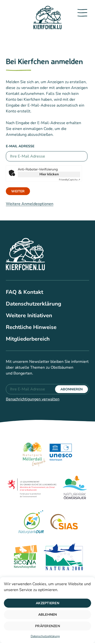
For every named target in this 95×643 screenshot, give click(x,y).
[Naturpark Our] (31, 522)
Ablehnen (47, 614)
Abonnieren (71, 389)
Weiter (18, 191)
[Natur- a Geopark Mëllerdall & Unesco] (47, 453)
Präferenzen (47, 626)
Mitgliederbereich (28, 339)
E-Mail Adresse (20, 146)
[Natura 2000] (63, 557)
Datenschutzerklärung (45, 636)
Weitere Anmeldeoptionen (29, 204)
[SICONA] (25, 557)
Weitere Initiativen (29, 315)
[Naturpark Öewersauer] (74, 488)
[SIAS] (64, 522)
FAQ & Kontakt (24, 292)
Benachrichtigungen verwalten (32, 399)
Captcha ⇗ (69, 179)
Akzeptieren (47, 603)
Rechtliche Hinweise (31, 327)
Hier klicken (49, 174)
